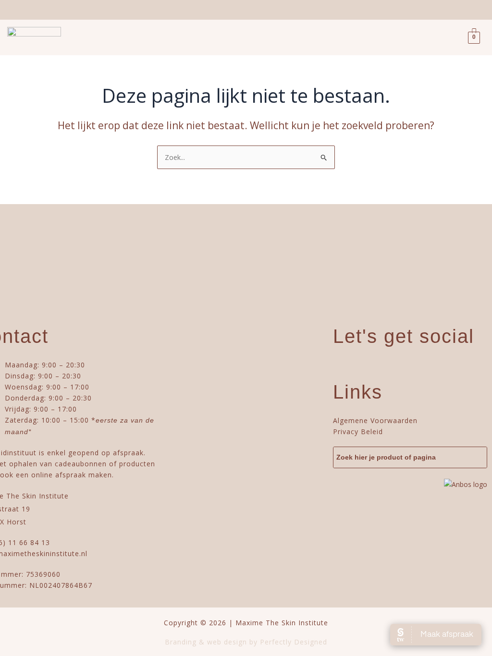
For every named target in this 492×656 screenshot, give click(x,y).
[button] (83, 37)
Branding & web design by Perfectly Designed (246, 641)
